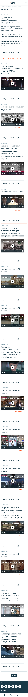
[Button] (5, 53)
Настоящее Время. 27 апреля (11, 277)
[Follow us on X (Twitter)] (9, 686)
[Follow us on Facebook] (2, 686)
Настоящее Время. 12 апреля (11, 477)
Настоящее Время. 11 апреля (11, 562)
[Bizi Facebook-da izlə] (4, 695)
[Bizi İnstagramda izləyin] (11, 695)
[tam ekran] (22, 88)
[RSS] (16, 686)
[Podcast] (19, 686)
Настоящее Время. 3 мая (10, 197)
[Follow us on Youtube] (12, 686)
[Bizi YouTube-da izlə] (17, 695)
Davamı (14, 675)
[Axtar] (24, 695)
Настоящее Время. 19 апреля (11, 398)
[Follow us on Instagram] (5, 686)
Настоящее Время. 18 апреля (11, 437)
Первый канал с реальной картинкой (13, 115)
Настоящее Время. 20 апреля (11, 316)
